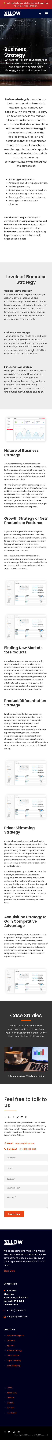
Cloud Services (13, 1355)
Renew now (43, 3)
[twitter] (18, 1117)
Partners (10, 1398)
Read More (9, 1270)
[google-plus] (9, 1117)
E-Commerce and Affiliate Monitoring (26, 1076)
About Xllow (12, 1393)
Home (9, 1388)
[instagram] (26, 1117)
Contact (10, 1408)
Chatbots (11, 1340)
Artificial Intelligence (15, 1335)
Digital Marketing (14, 1360)
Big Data (10, 1345)
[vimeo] (22, 1117)
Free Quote (12, 1413)
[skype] (13, 1117)
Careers (10, 1403)
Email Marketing (13, 1365)
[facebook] (4, 1117)
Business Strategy (14, 1350)
